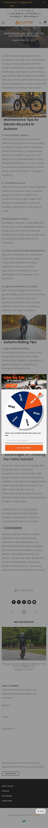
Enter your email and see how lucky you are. (23, 434)
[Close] (44, 377)
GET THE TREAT (24, 447)
